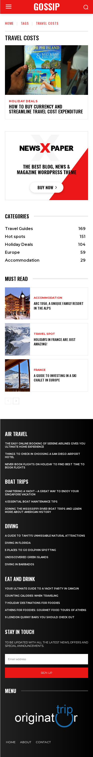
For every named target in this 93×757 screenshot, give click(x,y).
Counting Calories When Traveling (31, 595)
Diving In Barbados (19, 564)
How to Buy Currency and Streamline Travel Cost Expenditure (46, 109)
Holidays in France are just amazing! (55, 341)
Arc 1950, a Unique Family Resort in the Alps (59, 305)
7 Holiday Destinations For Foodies (32, 603)
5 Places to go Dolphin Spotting (30, 550)
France (40, 370)
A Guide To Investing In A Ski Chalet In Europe (55, 377)
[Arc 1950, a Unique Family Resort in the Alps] (17, 303)
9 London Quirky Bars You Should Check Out (39, 617)
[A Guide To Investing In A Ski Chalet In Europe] (17, 375)
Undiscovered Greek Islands (26, 557)
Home (9, 23)
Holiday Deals (23, 101)
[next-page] (16, 401)
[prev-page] (8, 401)
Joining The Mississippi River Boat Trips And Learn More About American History (43, 510)
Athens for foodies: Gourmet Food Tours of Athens (45, 610)
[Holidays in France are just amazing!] (17, 339)
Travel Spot (44, 334)
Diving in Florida (18, 543)
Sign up (46, 672)
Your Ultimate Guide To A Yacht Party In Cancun (42, 588)
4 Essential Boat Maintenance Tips (31, 501)
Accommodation (48, 297)
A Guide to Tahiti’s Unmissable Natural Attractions (45, 535)
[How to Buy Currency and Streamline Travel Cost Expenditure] (46, 70)
